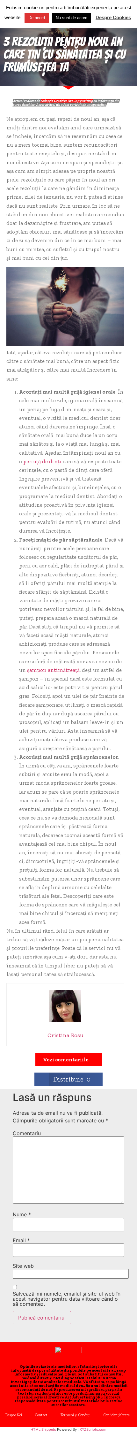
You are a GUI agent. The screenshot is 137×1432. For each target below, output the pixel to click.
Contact (41, 1415)
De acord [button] (36, 17)
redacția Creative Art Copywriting (66, 101)
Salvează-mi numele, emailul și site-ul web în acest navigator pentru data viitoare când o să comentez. (66, 1298)
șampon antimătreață (53, 670)
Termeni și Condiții (75, 1415)
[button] (68, 1059)
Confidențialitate (117, 1415)
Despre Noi (13, 1415)
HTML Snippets (43, 1429)
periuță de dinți (42, 461)
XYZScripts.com (93, 1429)
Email (21, 1240)
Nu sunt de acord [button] (71, 17)
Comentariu (27, 1133)
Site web (23, 1265)
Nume (22, 1214)
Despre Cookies (113, 17)
